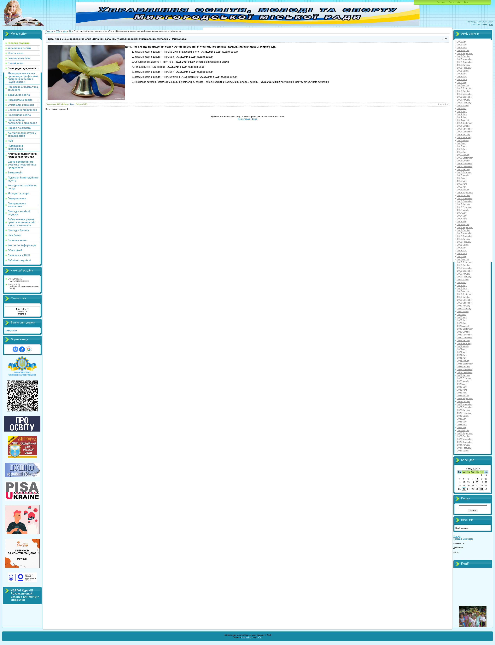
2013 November (464, 94)
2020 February (464, 308)
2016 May (462, 181)
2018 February (464, 242)
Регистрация (244, 119)
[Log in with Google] (29, 349)
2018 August (463, 259)
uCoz (260, 637)
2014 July (461, 117)
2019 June (462, 288)
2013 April (461, 74)
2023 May (462, 422)
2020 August (463, 326)
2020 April (461, 314)
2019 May (462, 285)
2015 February (464, 137)
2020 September (465, 329)
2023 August (463, 430)
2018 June (462, 253)
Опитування (11, 330)
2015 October (463, 161)
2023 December (464, 442)
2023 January (463, 410)
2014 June (462, 114)
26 (70, 31)
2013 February (464, 68)
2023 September (465, 433)
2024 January (463, 445)
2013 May (462, 76)
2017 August (463, 224)
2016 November (464, 198)
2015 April (461, 143)
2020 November (464, 335)
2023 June (462, 424)
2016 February (464, 172)
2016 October (463, 195)
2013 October (463, 91)
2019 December (464, 303)
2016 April (461, 178)
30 (481, 489)
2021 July (461, 358)
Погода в (463, 539)
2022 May (462, 387)
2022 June (462, 390)
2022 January (463, 375)
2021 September (465, 364)
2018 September (465, 262)
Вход (254, 119)
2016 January (463, 169)
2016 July (461, 187)
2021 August (463, 361)
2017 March (463, 210)
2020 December (464, 337)
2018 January (463, 239)
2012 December (464, 62)
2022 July (461, 393)
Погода (456, 536)
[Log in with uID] (15, 349)
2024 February (464, 448)
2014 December (464, 132)
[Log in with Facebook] (22, 349)
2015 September (465, 158)
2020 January (463, 306)
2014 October (463, 126)
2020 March (463, 311)
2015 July (461, 152)
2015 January (463, 134)
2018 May (462, 250)
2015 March (463, 140)
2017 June (462, 219)
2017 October (463, 230)
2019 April (461, 282)
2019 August (463, 291)
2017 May (462, 216)
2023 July (461, 427)
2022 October (463, 401)
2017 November (464, 233)
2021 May (462, 352)
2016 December (464, 201)
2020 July (461, 323)
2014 (58, 31)
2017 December (464, 236)
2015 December (464, 166)
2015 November (464, 163)
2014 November (464, 129)
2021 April (461, 349)
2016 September (465, 192)
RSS (491, 24)
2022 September (465, 398)
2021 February (464, 343)
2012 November (464, 59)
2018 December (464, 271)
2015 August (463, 155)
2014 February (464, 103)
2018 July (461, 256)
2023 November (464, 439)
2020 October (463, 332)
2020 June (462, 320)
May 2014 (472, 469)
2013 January (463, 65)
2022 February (464, 378)
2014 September (465, 123)
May (65, 31)
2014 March (463, 105)
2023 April (461, 419)
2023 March (463, 416)
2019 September (465, 294)
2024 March (463, 451)
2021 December (464, 372)
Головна (441, 2)
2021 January (463, 340)
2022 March (463, 381)
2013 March (463, 71)
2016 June (462, 184)
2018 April (461, 248)
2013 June (462, 79)
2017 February (464, 207)
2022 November (464, 404)
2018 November (464, 268)
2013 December (464, 97)
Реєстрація (454, 2)
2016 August (463, 190)
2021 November (464, 369)
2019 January (463, 274)
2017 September (465, 227)
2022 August (463, 395)
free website (247, 637)
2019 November (464, 300)
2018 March (463, 245)
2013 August (463, 85)
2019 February (464, 277)
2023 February (464, 413)
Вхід (466, 2)
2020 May (462, 317)
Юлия (72, 104)
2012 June (462, 47)
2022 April (461, 384)
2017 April (461, 213)
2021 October (463, 366)
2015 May (462, 146)
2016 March (463, 175)
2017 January (463, 204)
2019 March (463, 279)
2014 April (461, 108)
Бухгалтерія (14, 279)
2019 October (463, 297)
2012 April (461, 42)
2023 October (463, 436)
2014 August (463, 120)
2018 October (463, 265)
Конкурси (12, 284)
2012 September (465, 53)
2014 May (462, 111)
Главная (49, 31)
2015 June (462, 149)
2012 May (462, 45)
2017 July (461, 221)
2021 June (462, 355)
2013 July (461, 82)
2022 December (464, 407)
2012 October (463, 56)
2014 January (463, 100)
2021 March (463, 346)
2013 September (465, 88)
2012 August (463, 50)
